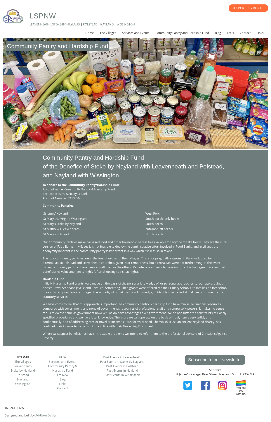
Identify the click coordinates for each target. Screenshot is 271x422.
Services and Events (136, 33)
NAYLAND (107, 24)
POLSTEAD (90, 24)
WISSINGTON (126, 24)
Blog (218, 33)
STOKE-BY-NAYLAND (66, 24)
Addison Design (46, 415)
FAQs (230, 33)
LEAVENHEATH (39, 24)
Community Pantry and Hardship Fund (182, 33)
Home (89, 33)
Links (260, 33)
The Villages (108, 33)
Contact (245, 33)
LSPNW (42, 16)
